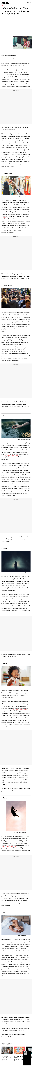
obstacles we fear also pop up (17, 276)
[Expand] (25, 1052)
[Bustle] (5, 2)
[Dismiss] (29, 1052)
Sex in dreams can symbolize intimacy (19, 944)
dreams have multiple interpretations (17, 701)
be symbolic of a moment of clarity (19, 946)
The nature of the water (11, 454)
